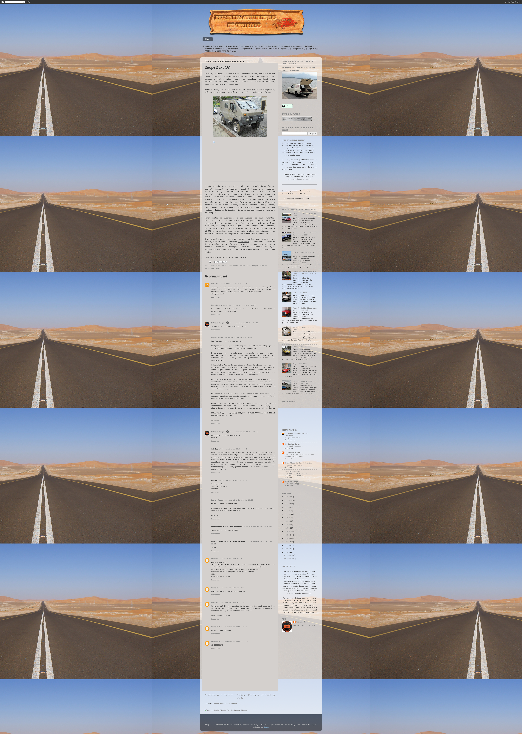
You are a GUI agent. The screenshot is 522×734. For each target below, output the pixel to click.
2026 (287, 497)
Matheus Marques (218, 323)
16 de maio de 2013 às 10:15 (231, 588)
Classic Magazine (292, 471)
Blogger (267, 727)
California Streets (293, 452)
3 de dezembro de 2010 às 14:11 (244, 323)
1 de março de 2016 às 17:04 (231, 602)
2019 (287, 521)
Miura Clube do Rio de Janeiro (298, 463)
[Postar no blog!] (218, 262)
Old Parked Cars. (292, 444)
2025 (287, 500)
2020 (287, 518)
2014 (287, 538)
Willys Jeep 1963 (292, 438)
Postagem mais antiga (262, 695)
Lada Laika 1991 (300, 293)
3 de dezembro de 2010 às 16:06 (237, 337)
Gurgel (255, 266)
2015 (287, 535)
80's (224, 266)
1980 (218, 266)
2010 (287, 552)
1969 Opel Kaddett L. (294, 446)
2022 (287, 511)
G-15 (248, 266)
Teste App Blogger (293, 484)
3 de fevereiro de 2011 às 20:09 (238, 500)
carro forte (233, 266)
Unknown (214, 283)
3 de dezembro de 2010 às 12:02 (241, 305)
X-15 (218, 268)
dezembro (288, 555)
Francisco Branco (218, 305)
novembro (288, 559)
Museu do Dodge (291, 482)
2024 (287, 504)
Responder (215, 297)
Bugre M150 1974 (300, 364)
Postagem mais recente (219, 695)
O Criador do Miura (293, 465)
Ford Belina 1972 (300, 347)
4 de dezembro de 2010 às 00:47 (244, 432)
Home (208, 39)
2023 (287, 507)
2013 (287, 542)
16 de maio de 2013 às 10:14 (231, 559)
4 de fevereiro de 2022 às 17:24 (233, 627)
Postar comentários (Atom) (225, 704)
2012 (287, 545)
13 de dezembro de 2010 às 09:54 (233, 449)
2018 (287, 525)
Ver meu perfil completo (304, 625)
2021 (287, 514)
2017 (287, 528)
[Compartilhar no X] (220, 262)
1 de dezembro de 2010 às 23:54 (233, 283)
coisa (242, 266)
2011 (287, 549)
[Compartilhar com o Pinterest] (225, 262)
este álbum (243, 242)
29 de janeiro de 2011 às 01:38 (233, 480)
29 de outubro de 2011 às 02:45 (257, 527)
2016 (287, 531)
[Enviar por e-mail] (215, 262)
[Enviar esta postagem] (210, 262)
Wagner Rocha (217, 337)
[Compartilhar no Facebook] (223, 262)
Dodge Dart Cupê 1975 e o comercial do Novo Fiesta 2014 (304, 274)
